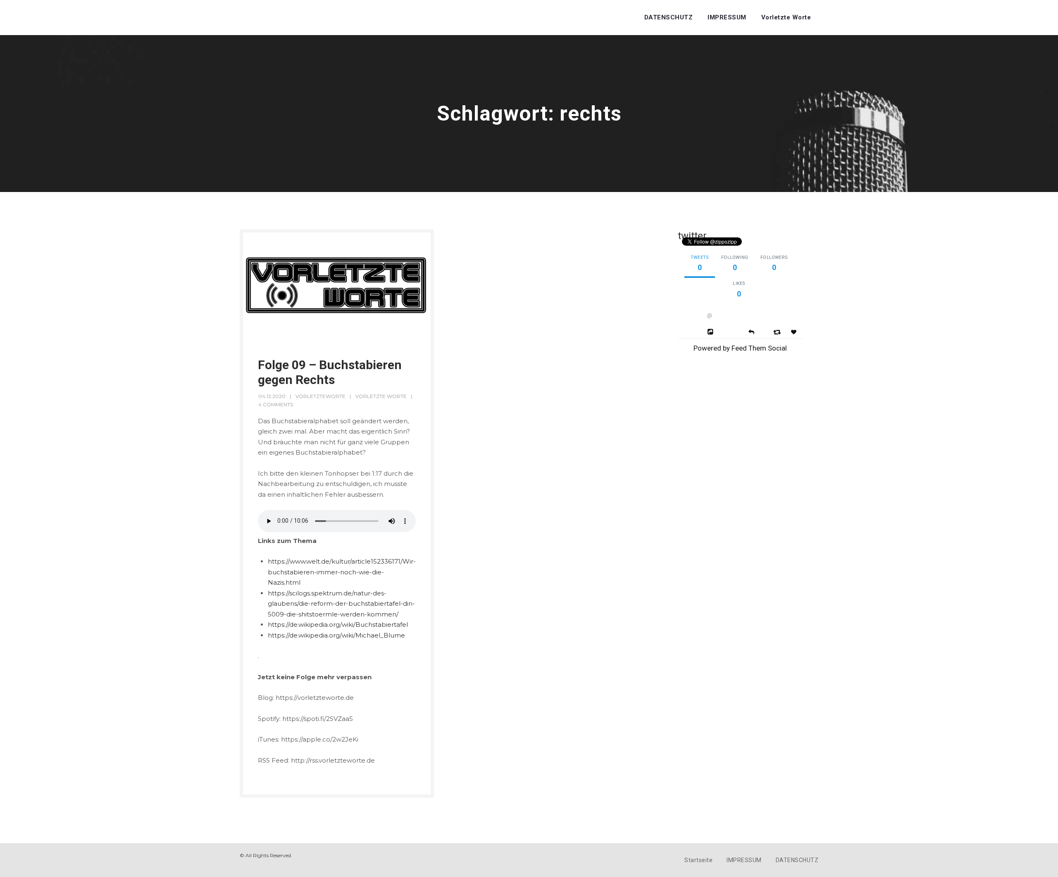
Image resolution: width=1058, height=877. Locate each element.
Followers (774, 257)
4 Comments (275, 404)
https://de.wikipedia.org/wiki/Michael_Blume (336, 635)
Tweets (700, 257)
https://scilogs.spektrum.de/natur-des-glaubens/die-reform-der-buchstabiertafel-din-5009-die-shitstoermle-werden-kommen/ (341, 603)
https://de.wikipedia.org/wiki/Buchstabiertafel (338, 624)
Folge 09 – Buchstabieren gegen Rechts (330, 372)
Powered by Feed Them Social (740, 348)
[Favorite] (794, 332)
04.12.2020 (272, 396)
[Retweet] (778, 332)
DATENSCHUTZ (668, 17)
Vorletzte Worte (786, 17)
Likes (739, 283)
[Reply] (751, 331)
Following (734, 257)
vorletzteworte (320, 396)
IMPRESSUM (727, 17)
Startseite (698, 860)
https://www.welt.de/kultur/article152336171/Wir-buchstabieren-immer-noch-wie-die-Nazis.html (342, 571)
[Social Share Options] (711, 332)
